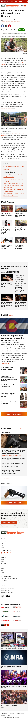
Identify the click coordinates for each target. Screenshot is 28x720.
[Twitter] (27, 1)
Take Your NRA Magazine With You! (12, 648)
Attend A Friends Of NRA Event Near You (12, 706)
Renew (15, 1)
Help (2, 545)
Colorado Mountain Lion (10, 166)
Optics (2, 568)
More (10, 315)
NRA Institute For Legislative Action (9, 578)
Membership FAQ (5, 590)
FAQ (2, 543)
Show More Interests (17, 502)
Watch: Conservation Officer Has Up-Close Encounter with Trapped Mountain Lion (14, 185)
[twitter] (6, 25)
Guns (2, 566)
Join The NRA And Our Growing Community (11, 667)
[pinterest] (9, 25)
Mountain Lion (20, 166)
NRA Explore (4, 580)
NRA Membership (5, 586)
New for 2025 (4, 478)
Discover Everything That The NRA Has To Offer (13, 687)
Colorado (6, 169)
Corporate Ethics (20, 713)
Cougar (5, 168)
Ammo (2, 562)
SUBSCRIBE (9, 522)
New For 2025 (5, 432)
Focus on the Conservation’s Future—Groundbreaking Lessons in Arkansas (9, 378)
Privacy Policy (4, 713)
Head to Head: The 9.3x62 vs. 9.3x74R (9, 402)
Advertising (4, 539)
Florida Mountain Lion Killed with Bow (13, 165)
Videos (3, 572)
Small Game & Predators (13, 22)
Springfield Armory (7, 455)
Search (3, 547)
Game (5, 22)
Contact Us (3, 541)
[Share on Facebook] (2, 25)
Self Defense (11, 168)
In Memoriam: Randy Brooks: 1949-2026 (7, 368)
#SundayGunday (6, 484)
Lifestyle (6, 363)
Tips (2, 570)
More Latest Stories (17, 414)
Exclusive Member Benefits (7, 588)
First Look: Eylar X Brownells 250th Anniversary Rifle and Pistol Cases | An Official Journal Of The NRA (12, 471)
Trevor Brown (18, 168)
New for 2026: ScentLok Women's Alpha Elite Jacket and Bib (9, 394)
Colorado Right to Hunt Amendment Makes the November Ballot (12, 338)
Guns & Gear (4, 564)
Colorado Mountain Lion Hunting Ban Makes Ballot (13, 176)
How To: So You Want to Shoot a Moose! (8, 385)
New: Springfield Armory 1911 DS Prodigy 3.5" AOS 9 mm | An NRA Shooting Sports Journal (14, 452)
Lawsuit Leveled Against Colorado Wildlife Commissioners (14, 195)
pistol (14, 455)
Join (12, 1)
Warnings (3, 715)
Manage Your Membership (7, 592)
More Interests (16, 429)
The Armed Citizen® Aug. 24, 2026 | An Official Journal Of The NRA (21, 304)
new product (19, 455)
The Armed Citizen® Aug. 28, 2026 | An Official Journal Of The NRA (7, 284)
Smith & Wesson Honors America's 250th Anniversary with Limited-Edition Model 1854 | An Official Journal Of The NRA (13, 465)
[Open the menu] (25, 5)
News (2, 22)
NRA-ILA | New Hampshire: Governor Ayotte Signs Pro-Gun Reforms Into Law (20, 289)
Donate (20, 1)
